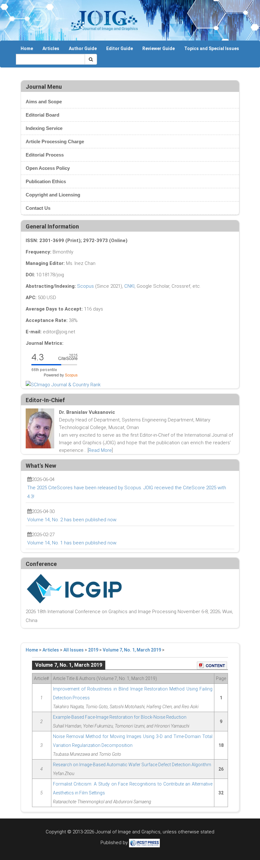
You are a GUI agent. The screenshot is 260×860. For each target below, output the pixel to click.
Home (27, 48)
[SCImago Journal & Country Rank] (63, 384)
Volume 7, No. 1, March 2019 (132, 649)
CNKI (129, 286)
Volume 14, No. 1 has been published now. (72, 543)
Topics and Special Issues (211, 48)
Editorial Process (45, 154)
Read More (100, 450)
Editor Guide (119, 48)
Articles (50, 48)
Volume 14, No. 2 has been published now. (72, 520)
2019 (93, 649)
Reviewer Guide (158, 48)
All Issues (73, 649)
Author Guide (83, 48)
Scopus (85, 286)
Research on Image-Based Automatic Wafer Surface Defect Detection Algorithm (132, 764)
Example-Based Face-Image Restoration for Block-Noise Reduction (119, 717)
